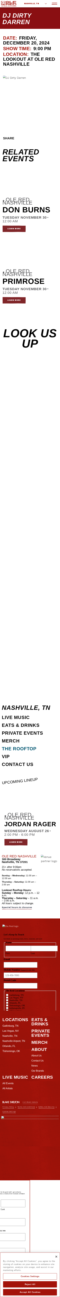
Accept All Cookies (30, 1292)
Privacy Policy (8, 1107)
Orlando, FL (8, 1046)
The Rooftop (19, 748)
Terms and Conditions (26, 1107)
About (39, 1049)
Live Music (16, 717)
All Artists (7, 1088)
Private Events (22, 733)
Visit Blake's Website (30, 1102)
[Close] (56, 1256)
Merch (11, 740)
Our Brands (37, 1070)
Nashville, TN (31, 4)
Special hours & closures (17, 907)
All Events (8, 1083)
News (34, 1065)
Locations (15, 1019)
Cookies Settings (30, 1276)
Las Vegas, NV (10, 1031)
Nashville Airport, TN (13, 1041)
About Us (36, 1055)
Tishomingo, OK (11, 1051)
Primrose (23, 281)
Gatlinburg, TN (10, 1025)
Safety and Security (46, 1107)
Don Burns (26, 209)
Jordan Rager (30, 824)
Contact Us (17, 764)
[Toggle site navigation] (54, 3)
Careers (42, 1077)
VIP (6, 756)
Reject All (30, 1284)
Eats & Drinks (21, 725)
